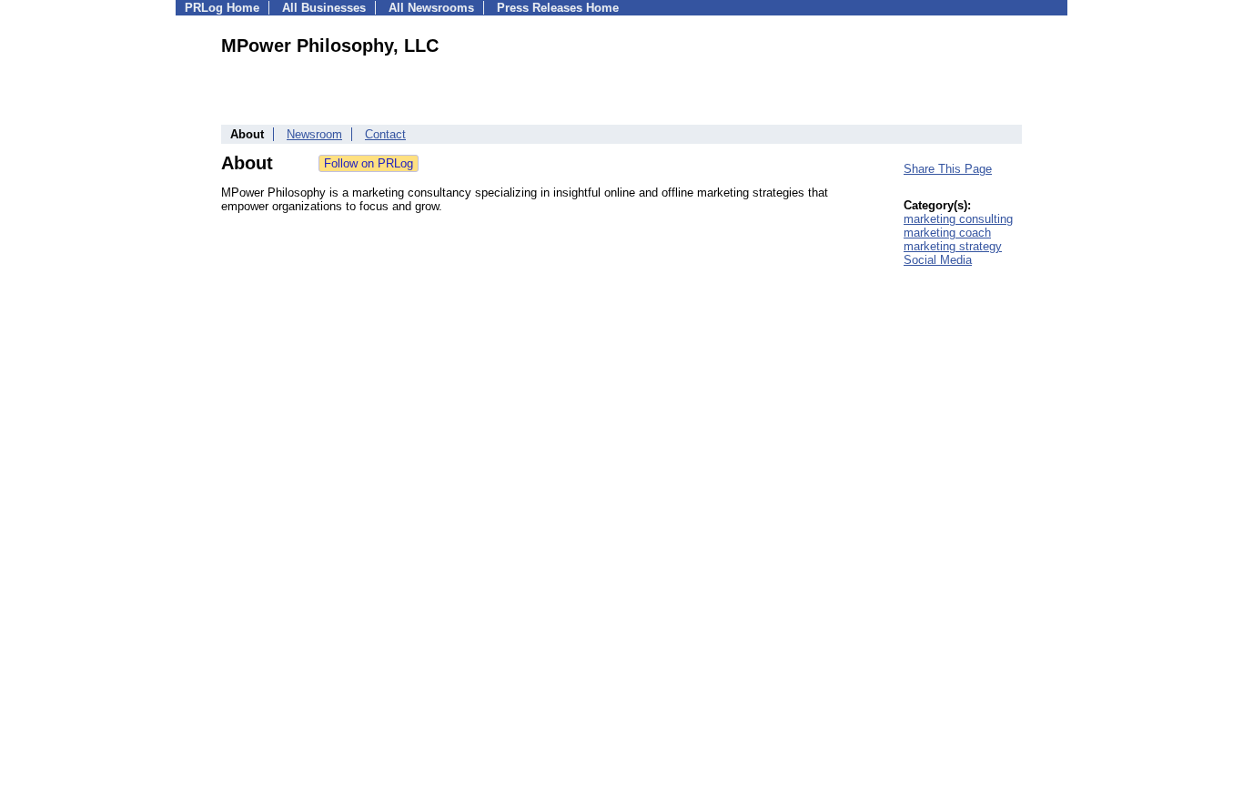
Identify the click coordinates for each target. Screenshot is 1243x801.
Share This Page (948, 169)
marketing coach (947, 232)
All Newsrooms (431, 8)
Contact (385, 134)
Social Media (938, 260)
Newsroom (314, 134)
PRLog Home (222, 8)
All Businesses (324, 8)
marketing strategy (953, 246)
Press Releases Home (558, 8)
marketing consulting (958, 219)
